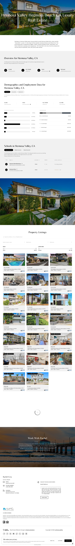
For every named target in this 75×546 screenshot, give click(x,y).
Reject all (52, 540)
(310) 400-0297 (9, 486)
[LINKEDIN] (10, 534)
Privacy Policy (46, 493)
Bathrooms (28, 242)
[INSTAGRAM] (7, 534)
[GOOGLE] (26, 534)
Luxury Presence (30, 530)
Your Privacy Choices (37, 544)
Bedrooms (52, 242)
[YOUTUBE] (13, 534)
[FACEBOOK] (4, 534)
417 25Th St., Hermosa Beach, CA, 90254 (16, 170)
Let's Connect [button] (37, 455)
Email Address (44, 484)
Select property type (7, 242)
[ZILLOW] (23, 534)
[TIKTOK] (17, 534)
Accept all (68, 540)
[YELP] (20, 534)
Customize (60, 540)
